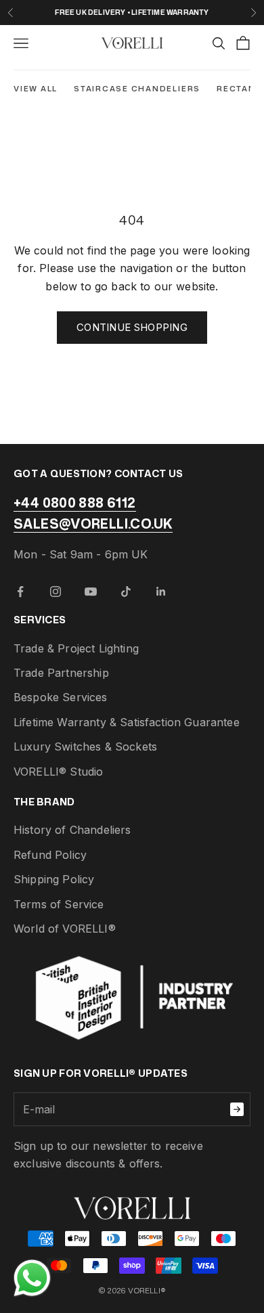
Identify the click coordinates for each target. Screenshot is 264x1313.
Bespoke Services (61, 697)
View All (36, 88)
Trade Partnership (61, 673)
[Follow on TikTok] (126, 591)
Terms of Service (59, 904)
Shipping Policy (54, 879)
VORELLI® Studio (58, 771)
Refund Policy (50, 855)
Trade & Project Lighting (76, 648)
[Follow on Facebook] (20, 591)
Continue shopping (132, 327)
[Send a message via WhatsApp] (32, 1278)
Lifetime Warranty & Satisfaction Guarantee (127, 722)
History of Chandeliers (72, 830)
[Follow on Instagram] (55, 591)
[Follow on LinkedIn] (161, 591)
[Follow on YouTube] (90, 591)
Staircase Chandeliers (137, 88)
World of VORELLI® (65, 928)
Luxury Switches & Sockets (85, 746)
